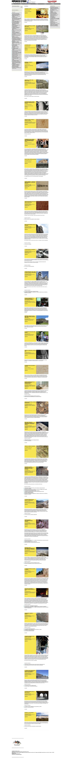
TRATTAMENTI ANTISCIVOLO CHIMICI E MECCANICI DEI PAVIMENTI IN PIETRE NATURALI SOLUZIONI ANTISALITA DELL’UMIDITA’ (54, 8)
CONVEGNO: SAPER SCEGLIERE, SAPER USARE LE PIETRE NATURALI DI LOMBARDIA (55, 25)
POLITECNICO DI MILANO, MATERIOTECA (54, 16)
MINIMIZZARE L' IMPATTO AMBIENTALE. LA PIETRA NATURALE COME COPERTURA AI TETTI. (17, 42)
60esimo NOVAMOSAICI (53, 13)
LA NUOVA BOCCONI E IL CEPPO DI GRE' (30, 685)
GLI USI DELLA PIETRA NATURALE (29, 266)
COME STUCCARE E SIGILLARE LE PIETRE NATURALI (16, 53)
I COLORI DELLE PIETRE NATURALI (29, 630)
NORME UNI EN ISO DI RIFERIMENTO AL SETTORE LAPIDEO (16, 16)
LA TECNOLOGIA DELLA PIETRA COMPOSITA (30, 514)
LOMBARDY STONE (53, 12)
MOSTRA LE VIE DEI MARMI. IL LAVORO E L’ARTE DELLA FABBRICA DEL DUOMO (35, 489)
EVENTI (29, 47)
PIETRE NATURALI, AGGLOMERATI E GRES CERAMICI (15, 46)
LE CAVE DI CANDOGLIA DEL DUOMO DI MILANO (31, 291)
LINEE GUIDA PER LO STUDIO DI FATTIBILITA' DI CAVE (16, 55)
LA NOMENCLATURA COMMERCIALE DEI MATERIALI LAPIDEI (16, 49)
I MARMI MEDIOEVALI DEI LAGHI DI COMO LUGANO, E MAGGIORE (16, 52)
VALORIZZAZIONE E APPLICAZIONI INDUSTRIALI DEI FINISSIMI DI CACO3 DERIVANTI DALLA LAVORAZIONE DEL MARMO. (16, 19)
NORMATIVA (33, 405)
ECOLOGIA (29, 592)
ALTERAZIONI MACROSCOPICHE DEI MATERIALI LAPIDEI (16, 60)
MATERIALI (29, 11)
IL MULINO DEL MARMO (15, 47)
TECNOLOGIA (33, 302)
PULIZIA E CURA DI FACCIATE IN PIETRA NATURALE (16, 56)
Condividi (25, 22)
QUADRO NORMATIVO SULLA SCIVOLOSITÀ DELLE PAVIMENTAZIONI (16, 26)
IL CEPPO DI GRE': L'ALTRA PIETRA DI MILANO (16, 44)
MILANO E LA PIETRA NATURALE (16, 34)
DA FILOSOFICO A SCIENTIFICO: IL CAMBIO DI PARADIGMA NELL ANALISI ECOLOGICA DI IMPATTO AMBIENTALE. (17, 62)
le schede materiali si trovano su (28, 35)
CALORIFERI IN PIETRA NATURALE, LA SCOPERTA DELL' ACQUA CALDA (16, 68)
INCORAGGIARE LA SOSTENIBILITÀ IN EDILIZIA (31, 605)
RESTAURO (31, 472)
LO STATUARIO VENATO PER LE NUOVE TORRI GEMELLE (16, 21)
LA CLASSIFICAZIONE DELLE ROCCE (29, 628)
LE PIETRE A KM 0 (52, 21)
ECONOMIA (33, 83)
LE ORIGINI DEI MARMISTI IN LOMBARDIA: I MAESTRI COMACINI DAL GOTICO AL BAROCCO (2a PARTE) (16, 65)
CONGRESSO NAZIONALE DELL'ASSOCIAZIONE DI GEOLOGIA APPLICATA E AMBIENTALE (15, 23)
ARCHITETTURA (33, 47)
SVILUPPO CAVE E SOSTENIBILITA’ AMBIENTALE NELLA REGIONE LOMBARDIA (35, 606)
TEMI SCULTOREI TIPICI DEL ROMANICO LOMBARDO (16, 32)
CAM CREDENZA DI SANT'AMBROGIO (53, 17)
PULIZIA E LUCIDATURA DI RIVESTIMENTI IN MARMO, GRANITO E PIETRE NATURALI (16, 14)
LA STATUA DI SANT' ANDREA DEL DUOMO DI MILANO (31, 490)
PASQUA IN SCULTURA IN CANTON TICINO (53, 23)
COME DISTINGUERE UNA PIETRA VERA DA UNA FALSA (32, 542)
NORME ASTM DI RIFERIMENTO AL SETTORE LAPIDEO (16, 57)
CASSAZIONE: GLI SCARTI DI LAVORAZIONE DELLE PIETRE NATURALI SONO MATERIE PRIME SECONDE (17, 40)
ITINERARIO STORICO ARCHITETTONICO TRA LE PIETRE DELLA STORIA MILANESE (17, 37)
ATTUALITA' (29, 144)
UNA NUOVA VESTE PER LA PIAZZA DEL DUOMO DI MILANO (32, 726)
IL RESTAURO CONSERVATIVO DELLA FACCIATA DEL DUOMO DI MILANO (34, 664)
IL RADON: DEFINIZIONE (27, 440)
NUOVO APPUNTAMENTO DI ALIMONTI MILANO (54, 14)
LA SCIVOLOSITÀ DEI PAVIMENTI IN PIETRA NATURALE (16, 51)
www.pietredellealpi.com (36, 35)
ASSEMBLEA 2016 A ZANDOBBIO (54, 18)
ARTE (32, 335)
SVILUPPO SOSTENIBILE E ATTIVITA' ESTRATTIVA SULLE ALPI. (33, 563)
